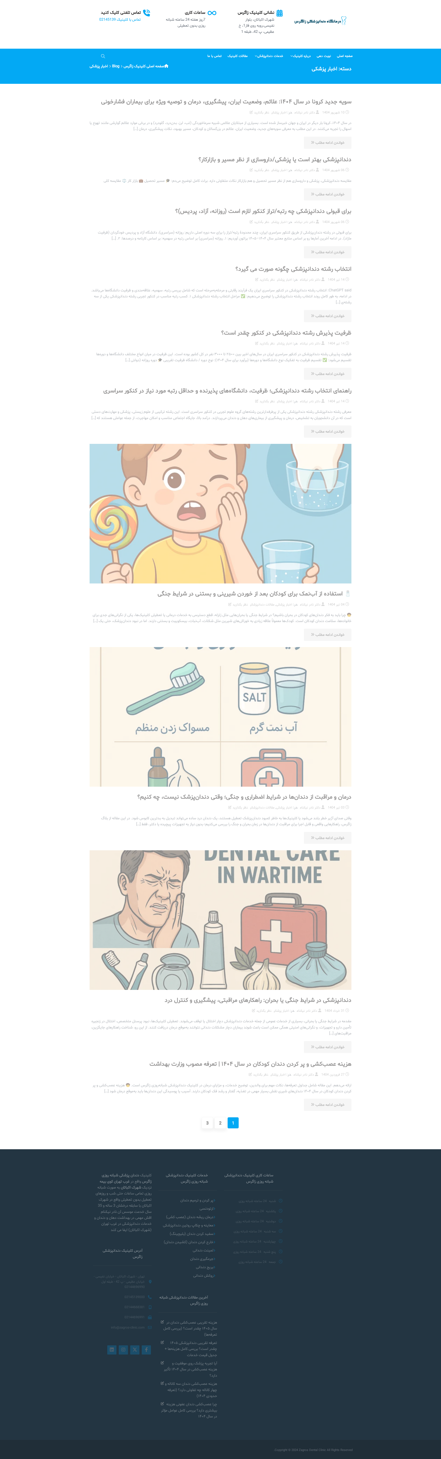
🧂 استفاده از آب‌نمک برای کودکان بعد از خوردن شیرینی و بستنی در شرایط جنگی (254, 593)
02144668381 (134, 1307)
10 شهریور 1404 (333, 112)
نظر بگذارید (261, 112)
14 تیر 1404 (336, 279)
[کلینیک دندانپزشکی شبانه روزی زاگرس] (320, 20)
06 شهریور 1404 (333, 170)
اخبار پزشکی (278, 112)
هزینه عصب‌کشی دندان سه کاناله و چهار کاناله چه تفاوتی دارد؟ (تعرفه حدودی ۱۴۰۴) (191, 1389)
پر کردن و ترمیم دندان (196, 1200)
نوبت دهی (324, 56)
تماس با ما (214, 56)
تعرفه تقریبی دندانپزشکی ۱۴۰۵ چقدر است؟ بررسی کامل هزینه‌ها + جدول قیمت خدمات (191, 1349)
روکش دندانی (203, 1275)
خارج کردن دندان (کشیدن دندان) (188, 1242)
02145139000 (134, 1297)
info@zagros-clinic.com (128, 1327)
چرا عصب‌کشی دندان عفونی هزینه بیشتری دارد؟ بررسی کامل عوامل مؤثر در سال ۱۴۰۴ (189, 1410)
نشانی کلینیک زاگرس (256, 12)
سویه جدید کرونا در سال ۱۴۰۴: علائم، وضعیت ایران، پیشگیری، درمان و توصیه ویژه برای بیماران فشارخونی (226, 101)
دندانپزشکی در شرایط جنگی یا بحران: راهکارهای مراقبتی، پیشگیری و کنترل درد (258, 1000)
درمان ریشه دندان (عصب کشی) (189, 1217)
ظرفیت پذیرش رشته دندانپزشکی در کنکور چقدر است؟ (286, 332)
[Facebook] (146, 1350)
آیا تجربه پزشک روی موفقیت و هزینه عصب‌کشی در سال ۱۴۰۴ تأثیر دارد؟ (190, 1369)
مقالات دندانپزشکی (262, 604)
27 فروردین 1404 (333, 1074)
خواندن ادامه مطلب (329, 142)
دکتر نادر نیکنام (304, 112)
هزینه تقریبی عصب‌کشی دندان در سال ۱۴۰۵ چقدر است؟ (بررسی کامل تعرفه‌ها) (190, 1328)
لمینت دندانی (203, 1250)
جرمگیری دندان (201, 1258)
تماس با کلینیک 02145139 (120, 19)
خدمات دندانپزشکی (270, 56)
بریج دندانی (204, 1267)
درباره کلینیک (302, 56)
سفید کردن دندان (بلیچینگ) (191, 1233)
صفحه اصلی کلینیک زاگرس (144, 66)
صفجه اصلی (345, 56)
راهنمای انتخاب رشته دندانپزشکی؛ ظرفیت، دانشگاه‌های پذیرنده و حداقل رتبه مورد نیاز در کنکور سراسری (227, 390)
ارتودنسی (206, 1208)
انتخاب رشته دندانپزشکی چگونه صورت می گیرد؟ (293, 268)
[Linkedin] (111, 1350)
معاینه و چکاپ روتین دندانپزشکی (188, 1225)
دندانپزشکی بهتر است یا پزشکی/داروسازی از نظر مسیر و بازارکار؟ (274, 159)
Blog (115, 66)
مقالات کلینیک (238, 56)
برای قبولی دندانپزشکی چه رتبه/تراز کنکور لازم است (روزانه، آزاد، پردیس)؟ (263, 211)
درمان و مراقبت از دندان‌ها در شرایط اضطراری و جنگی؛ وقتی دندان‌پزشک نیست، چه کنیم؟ (244, 796)
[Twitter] (134, 1350)
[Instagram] (123, 1350)
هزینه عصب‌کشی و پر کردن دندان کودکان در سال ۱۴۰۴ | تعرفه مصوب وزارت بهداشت (250, 1063)
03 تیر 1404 (336, 807)
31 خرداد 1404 (335, 1010)
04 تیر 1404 (336, 604)
